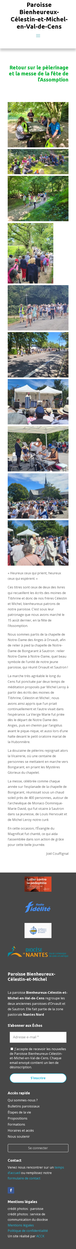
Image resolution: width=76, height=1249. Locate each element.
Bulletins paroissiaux (24, 1106)
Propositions (17, 1118)
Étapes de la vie (19, 1112)
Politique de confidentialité (28, 1230)
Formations (16, 1124)
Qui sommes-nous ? (23, 1100)
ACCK (40, 1236)
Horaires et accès (21, 1130)
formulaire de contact (24, 1178)
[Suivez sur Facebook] (11, 1190)
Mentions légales (21, 1225)
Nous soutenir (19, 1136)
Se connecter (38, 1148)
